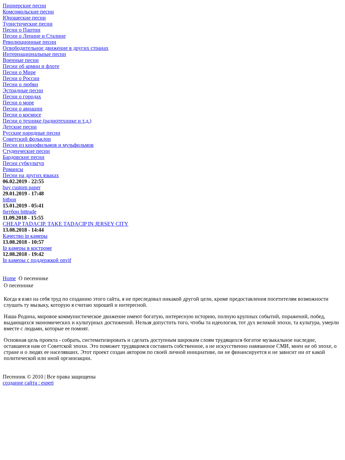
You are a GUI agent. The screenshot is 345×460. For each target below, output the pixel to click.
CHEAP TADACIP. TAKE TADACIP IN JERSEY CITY (65, 224)
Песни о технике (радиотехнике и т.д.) (47, 121)
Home (9, 278)
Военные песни (21, 60)
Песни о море (18, 102)
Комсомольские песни (28, 11)
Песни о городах (22, 96)
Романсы (13, 169)
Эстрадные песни (23, 90)
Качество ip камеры (25, 236)
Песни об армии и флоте (31, 66)
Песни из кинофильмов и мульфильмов (48, 145)
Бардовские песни (23, 157)
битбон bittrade (19, 212)
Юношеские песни (24, 18)
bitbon (9, 199)
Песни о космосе (22, 115)
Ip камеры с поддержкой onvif (37, 260)
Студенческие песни (26, 151)
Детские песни (20, 127)
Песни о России (21, 78)
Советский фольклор (27, 139)
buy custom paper (21, 187)
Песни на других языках (31, 175)
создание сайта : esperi (28, 383)
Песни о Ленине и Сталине (34, 36)
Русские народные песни (31, 133)
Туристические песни (28, 24)
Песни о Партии (21, 30)
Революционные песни (29, 42)
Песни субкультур (23, 163)
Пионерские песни (24, 5)
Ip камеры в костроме (27, 248)
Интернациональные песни (34, 54)
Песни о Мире (19, 72)
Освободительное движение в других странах (55, 48)
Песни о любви (20, 84)
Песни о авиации (22, 108)
